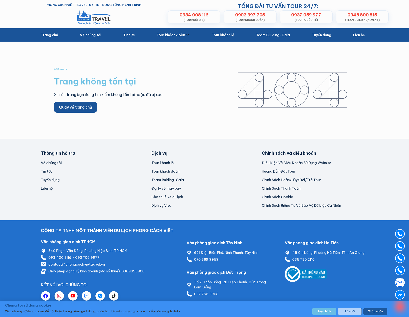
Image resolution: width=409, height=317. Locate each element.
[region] (204, 309)
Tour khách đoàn (171, 35)
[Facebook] (45, 296)
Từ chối (349, 311)
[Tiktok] (113, 296)
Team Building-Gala (273, 35)
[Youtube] (73, 296)
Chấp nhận (375, 311)
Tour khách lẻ (223, 35)
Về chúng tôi (90, 35)
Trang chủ (49, 35)
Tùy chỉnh (324, 311)
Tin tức (129, 35)
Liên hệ (359, 35)
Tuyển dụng (321, 35)
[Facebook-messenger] (100, 296)
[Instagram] (59, 296)
